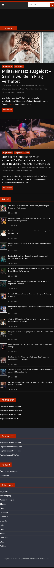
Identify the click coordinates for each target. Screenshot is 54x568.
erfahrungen (6, 89)
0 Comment (43, 167)
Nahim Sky (38, 89)
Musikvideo (30, 89)
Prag (45, 89)
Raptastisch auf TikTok (9, 418)
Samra (13, 92)
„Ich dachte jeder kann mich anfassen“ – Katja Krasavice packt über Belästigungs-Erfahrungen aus (26, 160)
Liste (2, 525)
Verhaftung (20, 92)
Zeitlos (3, 546)
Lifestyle (3, 521)
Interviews (4, 517)
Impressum (4, 475)
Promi (2, 533)
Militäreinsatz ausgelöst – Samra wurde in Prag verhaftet (26, 76)
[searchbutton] (52, 5)
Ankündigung (5, 496)
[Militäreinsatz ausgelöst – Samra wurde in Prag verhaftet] (27, 34)
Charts (3, 504)
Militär (22, 89)
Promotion (4, 538)
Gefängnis (15, 89)
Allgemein (19, 66)
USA (2, 542)
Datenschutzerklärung (9, 471)
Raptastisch (7, 66)
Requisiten (6, 92)
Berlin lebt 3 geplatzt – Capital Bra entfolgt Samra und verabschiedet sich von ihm (27, 257)
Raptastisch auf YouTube (10, 414)
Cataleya (41, 85)
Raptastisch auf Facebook (11, 406)
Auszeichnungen (7, 500)
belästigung (6, 170)
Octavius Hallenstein (26, 85)
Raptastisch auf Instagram (11, 410)
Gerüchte (4, 512)
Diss (2, 508)
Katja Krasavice (26, 170)
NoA (27, 153)
